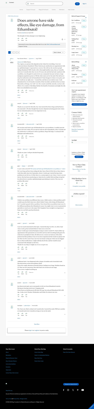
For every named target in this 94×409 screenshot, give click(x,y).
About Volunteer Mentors (11, 361)
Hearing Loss (75, 46)
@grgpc (24, 166)
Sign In (84, 3)
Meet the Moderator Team (11, 358)
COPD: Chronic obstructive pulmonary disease (75, 30)
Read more (79, 156)
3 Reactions (31, 90)
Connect (11, 2)
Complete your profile (79, 186)
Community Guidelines (11, 364)
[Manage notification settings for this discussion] (62, 39)
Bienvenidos (78, 205)
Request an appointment (79, 104)
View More (36, 324)
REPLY (18, 95)
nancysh (24, 32)
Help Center (71, 9)
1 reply (18, 97)
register (37, 330)
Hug (26, 40)
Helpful (22, 40)
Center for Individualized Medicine (42, 355)
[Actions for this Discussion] (65, 39)
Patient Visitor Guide (39, 361)
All (85, 17)
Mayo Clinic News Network (69, 352)
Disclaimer (8, 367)
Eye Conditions (76, 20)
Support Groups (30, 9)
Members (61, 9)
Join (77, 3)
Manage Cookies (23, 398)
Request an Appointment (71, 384)
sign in (31, 330)
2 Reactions (31, 136)
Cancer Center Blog (39, 352)
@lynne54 (25, 282)
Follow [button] (83, 20)
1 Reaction (31, 113)
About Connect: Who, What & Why (76, 66)
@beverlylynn (27, 305)
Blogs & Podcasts (43, 9)
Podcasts (74, 80)
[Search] (27, 3)
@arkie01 (25, 223)
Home (21, 9)
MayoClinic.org (9, 390)
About (7, 352)
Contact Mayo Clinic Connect (12, 372)
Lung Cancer (75, 52)
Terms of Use (8, 398)
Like (18, 40)
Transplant (74, 74)
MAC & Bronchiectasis (13, 16)
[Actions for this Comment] (65, 91)
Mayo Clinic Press (38, 358)
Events (54, 9)
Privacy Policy (16, 398)
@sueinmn (31, 58)
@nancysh (20, 62)
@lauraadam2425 (30, 124)
